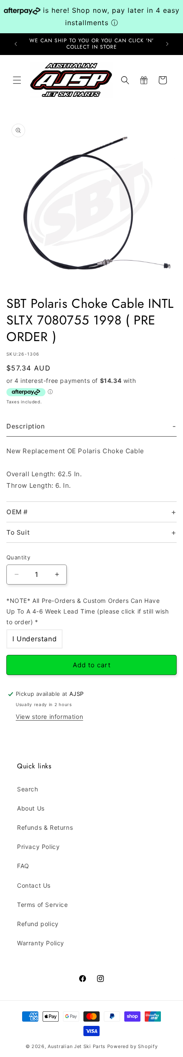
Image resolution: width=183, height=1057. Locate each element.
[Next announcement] (167, 44)
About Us (31, 808)
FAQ (23, 865)
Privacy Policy (38, 846)
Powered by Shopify (132, 1046)
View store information (49, 716)
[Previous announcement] (15, 44)
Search (27, 789)
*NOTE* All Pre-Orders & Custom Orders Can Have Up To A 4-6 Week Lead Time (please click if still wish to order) (87, 611)
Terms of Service (42, 904)
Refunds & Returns (45, 827)
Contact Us (34, 885)
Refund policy (38, 923)
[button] (17, 80)
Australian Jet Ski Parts (77, 1046)
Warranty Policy (40, 943)
